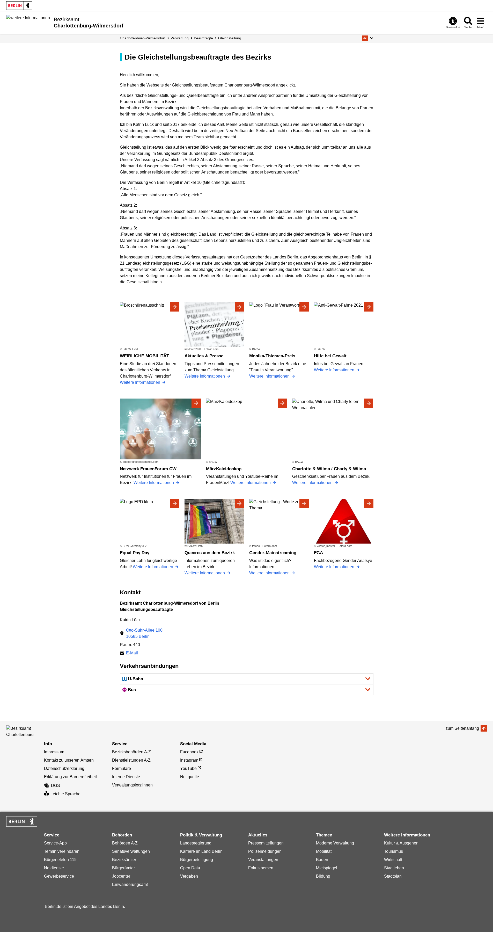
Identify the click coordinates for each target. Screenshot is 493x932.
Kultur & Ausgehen (401, 843)
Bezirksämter (124, 859)
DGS (55, 785)
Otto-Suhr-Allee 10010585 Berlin (144, 633)
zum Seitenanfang (462, 728)
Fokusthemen (260, 868)
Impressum (54, 752)
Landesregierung (195, 843)
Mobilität (324, 851)
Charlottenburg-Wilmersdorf (142, 38)
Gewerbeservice (59, 876)
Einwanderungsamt (130, 884)
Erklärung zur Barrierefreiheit (70, 777)
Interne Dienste (126, 777)
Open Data (190, 868)
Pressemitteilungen (266, 843)
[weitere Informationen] (28, 22)
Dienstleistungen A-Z (131, 760)
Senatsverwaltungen (131, 851)
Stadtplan (393, 876)
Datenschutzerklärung (64, 768)
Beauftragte (203, 38)
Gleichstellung (229, 38)
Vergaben (189, 876)
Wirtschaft (393, 859)
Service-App (55, 843)
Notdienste (54, 868)
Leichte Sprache (65, 794)
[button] (367, 38)
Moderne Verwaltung (335, 843)
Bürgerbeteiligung (196, 859)
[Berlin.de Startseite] (19, 5)
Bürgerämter (123, 868)
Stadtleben (394, 868)
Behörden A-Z (125, 843)
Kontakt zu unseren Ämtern (69, 760)
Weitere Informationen (140, 382)
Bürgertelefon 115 (60, 859)
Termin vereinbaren (61, 851)
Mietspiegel (326, 868)
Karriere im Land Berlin (201, 851)
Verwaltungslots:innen (132, 785)
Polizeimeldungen (265, 851)
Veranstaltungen (263, 859)
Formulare (121, 768)
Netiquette (189, 777)
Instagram (189, 760)
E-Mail (132, 653)
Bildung (323, 876)
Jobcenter (121, 876)
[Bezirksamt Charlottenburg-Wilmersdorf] (29, 730)
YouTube (188, 768)
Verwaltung (180, 38)
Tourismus (393, 851)
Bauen (322, 859)
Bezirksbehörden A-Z (131, 752)
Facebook (189, 752)
